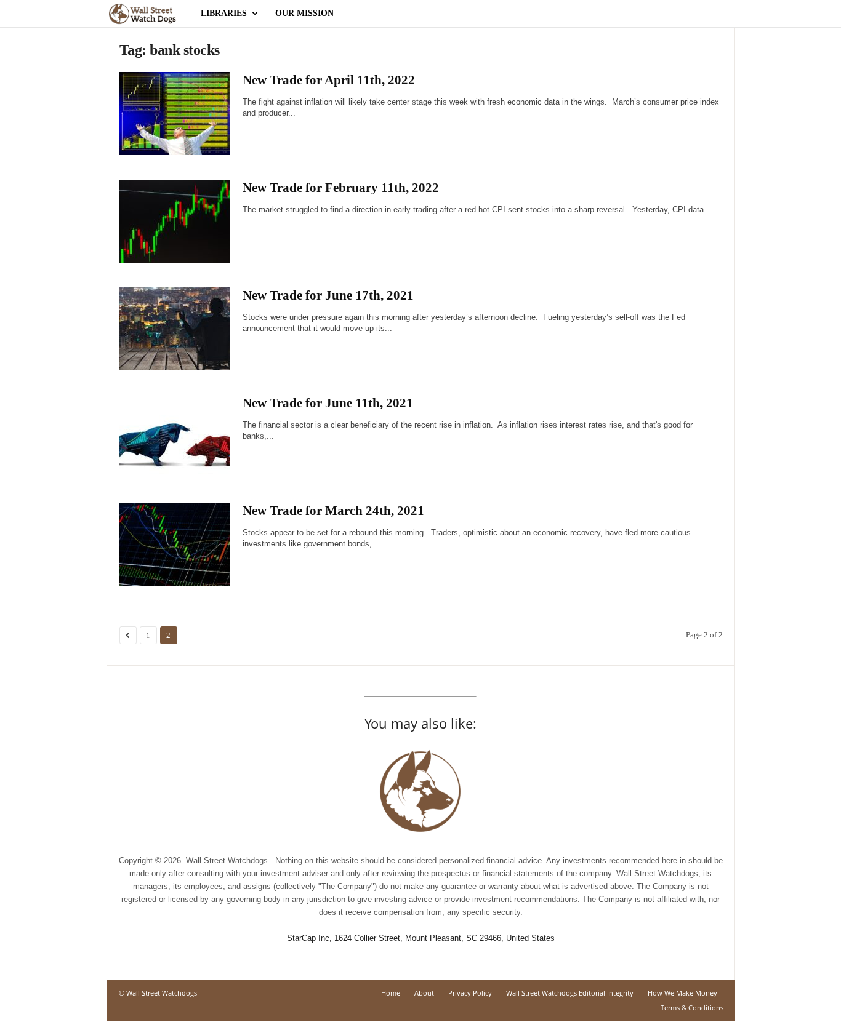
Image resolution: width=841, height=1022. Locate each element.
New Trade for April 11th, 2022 (329, 80)
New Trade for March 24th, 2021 (333, 510)
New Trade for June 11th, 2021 (328, 403)
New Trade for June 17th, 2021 (328, 295)
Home (390, 992)
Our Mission (304, 13)
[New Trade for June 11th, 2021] (174, 436)
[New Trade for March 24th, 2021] (174, 544)
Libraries (224, 13)
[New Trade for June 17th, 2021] (174, 328)
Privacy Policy (470, 992)
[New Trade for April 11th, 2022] (174, 113)
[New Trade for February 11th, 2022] (174, 221)
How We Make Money (682, 992)
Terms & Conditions (692, 1007)
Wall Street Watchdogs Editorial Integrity (570, 992)
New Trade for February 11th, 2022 (341, 187)
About (424, 992)
